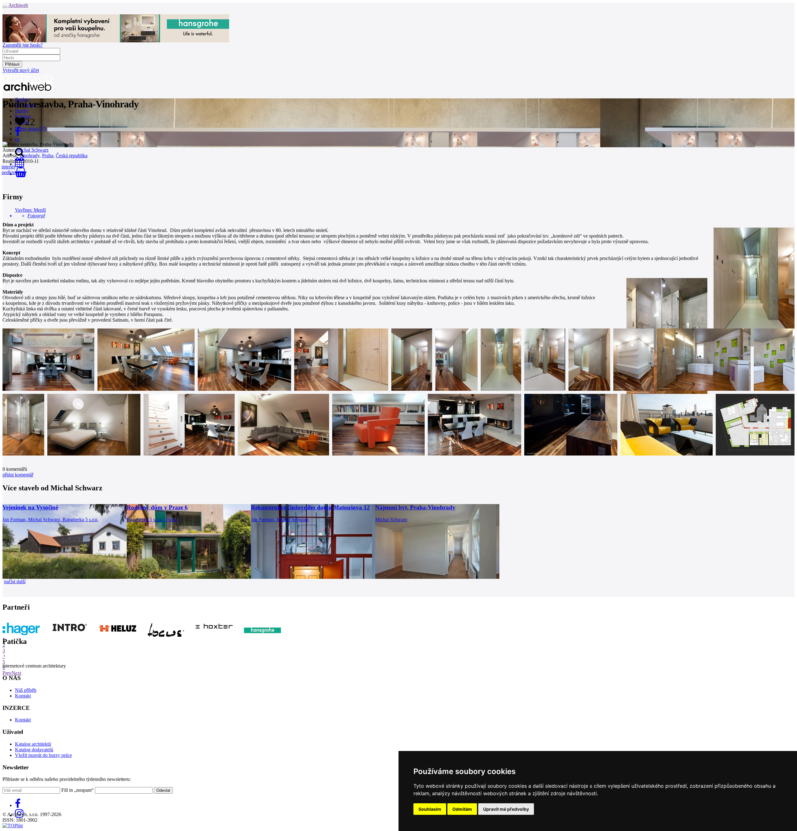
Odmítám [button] (462, 809)
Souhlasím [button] (429, 809)
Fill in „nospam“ (77, 790)
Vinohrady (29, 155)
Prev (7, 673)
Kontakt (23, 695)
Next (16, 673)
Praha (47, 155)
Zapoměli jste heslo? (22, 45)
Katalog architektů (33, 744)
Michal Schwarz (33, 150)
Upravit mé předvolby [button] (506, 809)
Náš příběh (25, 690)
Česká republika (71, 155)
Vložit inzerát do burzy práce (43, 755)
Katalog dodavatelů (34, 749)
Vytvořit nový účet (20, 70)
